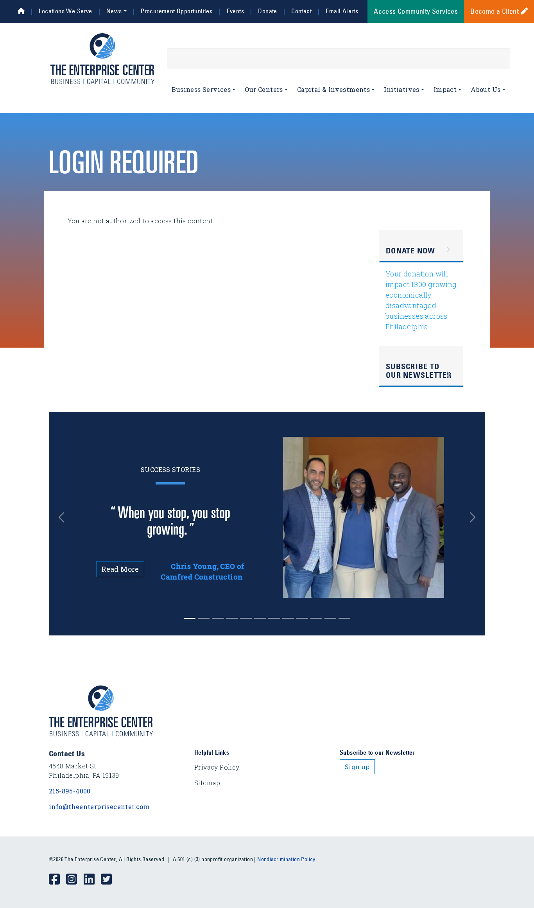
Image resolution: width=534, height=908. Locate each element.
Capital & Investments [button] (333, 89)
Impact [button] (445, 89)
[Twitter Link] (109, 879)
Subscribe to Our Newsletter (419, 370)
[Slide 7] (288, 618)
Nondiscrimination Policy (286, 859)
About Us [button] (485, 89)
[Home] (21, 11)
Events (235, 11)
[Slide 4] (246, 618)
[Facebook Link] (57, 879)
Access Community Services (416, 11)
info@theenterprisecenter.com (99, 806)
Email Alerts (342, 11)
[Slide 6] (274, 618)
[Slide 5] (260, 618)
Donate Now (410, 250)
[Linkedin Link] (92, 879)
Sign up (357, 767)
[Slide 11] (344, 618)
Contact (301, 11)
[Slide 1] (204, 618)
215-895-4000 (70, 791)
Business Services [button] (201, 89)
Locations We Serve (65, 11)
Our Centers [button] (264, 89)
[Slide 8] (302, 618)
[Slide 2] (218, 618)
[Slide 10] (330, 618)
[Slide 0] (189, 618)
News (114, 11)
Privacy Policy (217, 767)
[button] (65, 517)
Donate (267, 11)
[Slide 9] (316, 618)
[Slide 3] (232, 618)
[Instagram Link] (74, 879)
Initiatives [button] (401, 89)
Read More (120, 569)
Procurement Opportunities (176, 11)
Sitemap (207, 783)
